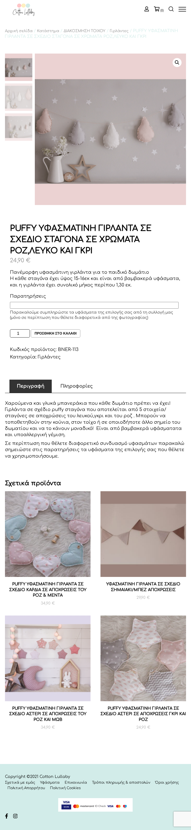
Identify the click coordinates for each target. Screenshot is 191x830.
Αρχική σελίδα (19, 31)
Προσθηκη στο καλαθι (56, 333)
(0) (162, 10)
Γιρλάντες (119, 31)
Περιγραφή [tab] (30, 386)
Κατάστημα (48, 31)
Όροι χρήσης (167, 782)
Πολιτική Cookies (65, 788)
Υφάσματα (50, 782)
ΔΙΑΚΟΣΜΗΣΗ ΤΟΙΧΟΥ (84, 31)
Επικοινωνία (76, 782)
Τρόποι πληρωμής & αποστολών (121, 782)
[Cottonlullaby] (23, 10)
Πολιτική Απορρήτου (26, 788)
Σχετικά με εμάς (20, 782)
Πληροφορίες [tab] (76, 386)
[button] (177, 62)
